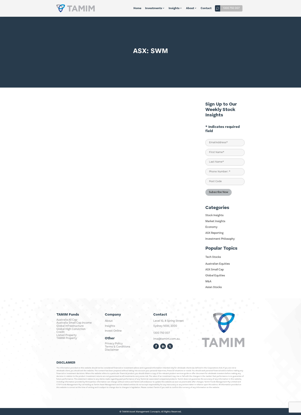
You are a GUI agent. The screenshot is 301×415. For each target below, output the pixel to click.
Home (137, 8)
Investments (153, 8)
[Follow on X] (170, 346)
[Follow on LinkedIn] (163, 346)
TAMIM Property (66, 338)
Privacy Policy (114, 343)
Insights (174, 8)
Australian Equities (217, 264)
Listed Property (66, 335)
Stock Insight (181, 103)
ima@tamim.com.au (166, 339)
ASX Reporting (214, 233)
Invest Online (113, 331)
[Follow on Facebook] (156, 346)
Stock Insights (214, 215)
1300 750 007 (231, 8)
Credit (60, 332)
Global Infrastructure (70, 326)
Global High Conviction (71, 329)
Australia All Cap (66, 320)
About (190, 8)
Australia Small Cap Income (74, 322)
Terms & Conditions (117, 346)
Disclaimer (112, 350)
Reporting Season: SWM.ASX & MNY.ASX (90, 202)
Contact (206, 8)
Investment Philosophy (220, 239)
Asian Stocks (213, 287)
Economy (211, 227)
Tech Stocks (213, 257)
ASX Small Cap (214, 269)
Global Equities (215, 275)
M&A (208, 281)
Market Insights (215, 221)
